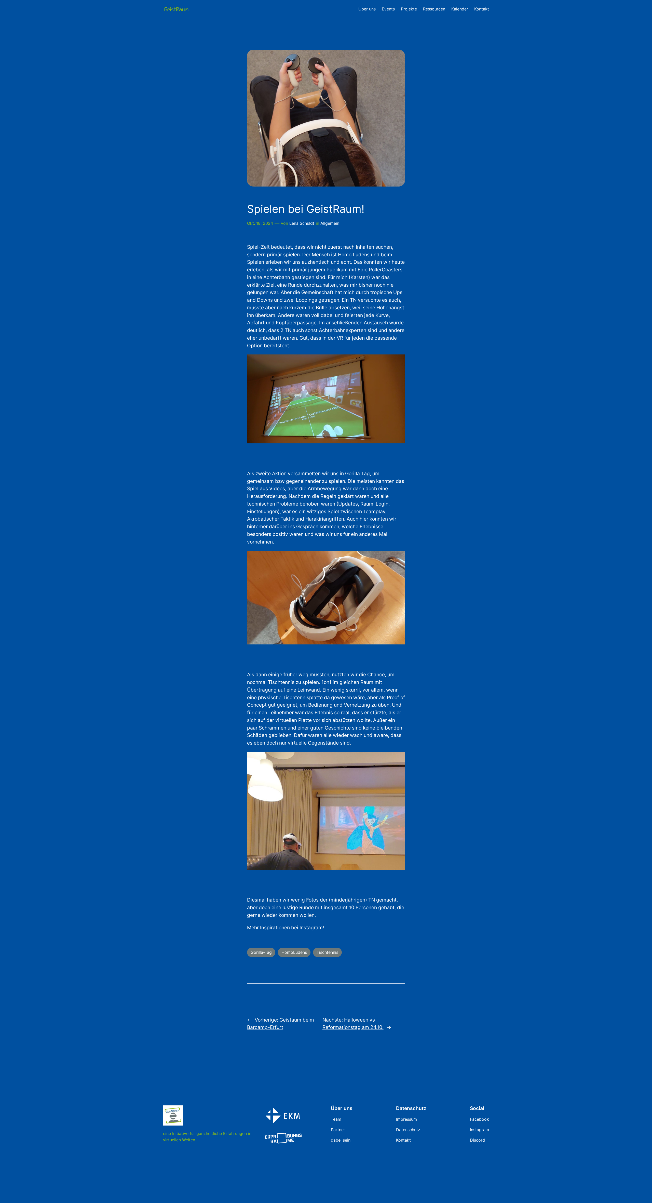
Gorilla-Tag (261, 952)
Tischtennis (327, 952)
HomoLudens (294, 952)
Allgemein (329, 223)
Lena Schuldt (301, 223)
